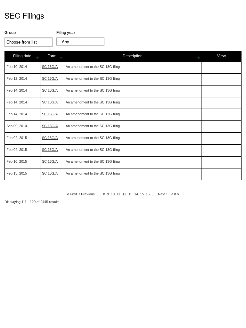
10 (113, 194)
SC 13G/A (50, 67)
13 (130, 194)
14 (136, 194)
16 (148, 194)
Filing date (22, 56)
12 (124, 194)
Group (10, 32)
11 (118, 194)
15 (142, 194)
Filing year (65, 32)
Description (133, 56)
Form (51, 56)
